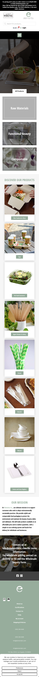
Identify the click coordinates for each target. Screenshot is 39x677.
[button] (19, 35)
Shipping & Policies (19, 622)
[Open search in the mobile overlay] (19, 24)
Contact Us (19, 611)
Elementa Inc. (8, 507)
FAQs (19, 615)
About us (19, 604)
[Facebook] (17, 575)
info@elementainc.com (14, 548)
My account (19, 618)
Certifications (19, 607)
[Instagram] (21, 575)
